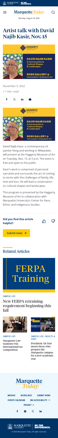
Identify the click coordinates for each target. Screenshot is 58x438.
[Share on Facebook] (7, 99)
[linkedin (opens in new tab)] (40, 411)
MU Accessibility (38, 400)
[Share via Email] (30, 99)
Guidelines (26, 395)
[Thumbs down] (53, 221)
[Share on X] (14, 99)
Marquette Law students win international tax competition (13, 345)
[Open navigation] (5, 12)
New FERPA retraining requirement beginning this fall (27, 306)
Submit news (15, 233)
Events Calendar (16, 400)
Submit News (43, 395)
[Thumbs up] (44, 221)
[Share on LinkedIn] (22, 99)
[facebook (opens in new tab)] (17, 411)
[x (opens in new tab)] (33, 411)
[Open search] (53, 12)
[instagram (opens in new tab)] (25, 411)
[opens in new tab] (17, 3)
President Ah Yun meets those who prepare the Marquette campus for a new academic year (42, 350)
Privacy (28, 404)
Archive (11, 395)
